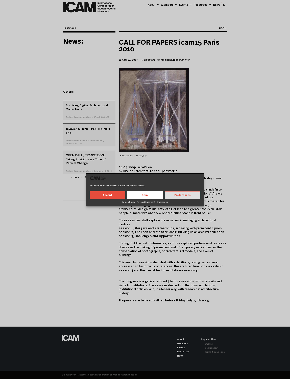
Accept (107, 195)
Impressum (162, 202)
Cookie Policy (128, 202)
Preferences (182, 195)
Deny (145, 195)
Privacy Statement (146, 202)
